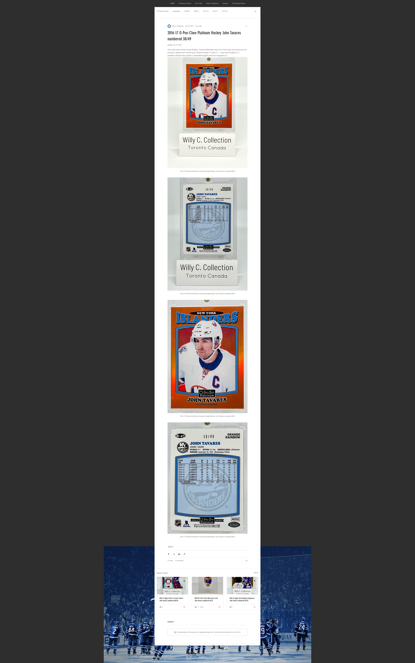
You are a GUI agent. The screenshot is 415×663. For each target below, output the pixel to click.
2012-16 (205, 11)
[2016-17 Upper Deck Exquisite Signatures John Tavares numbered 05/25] (242, 585)
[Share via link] (184, 554)
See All (256, 573)
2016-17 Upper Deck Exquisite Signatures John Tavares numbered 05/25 (242, 599)
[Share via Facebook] (169, 554)
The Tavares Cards (162, 11)
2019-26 (224, 11)
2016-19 (215, 11)
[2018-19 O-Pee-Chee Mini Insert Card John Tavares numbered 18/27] (207, 585)
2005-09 (187, 11)
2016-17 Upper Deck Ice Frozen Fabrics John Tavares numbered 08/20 (171, 599)
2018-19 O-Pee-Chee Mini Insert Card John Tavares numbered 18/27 (206, 599)
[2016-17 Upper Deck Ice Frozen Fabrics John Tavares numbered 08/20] (172, 585)
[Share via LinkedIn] (179, 554)
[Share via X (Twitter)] (174, 554)
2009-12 (196, 11)
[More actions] (246, 26)
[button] (256, 11)
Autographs (176, 11)
